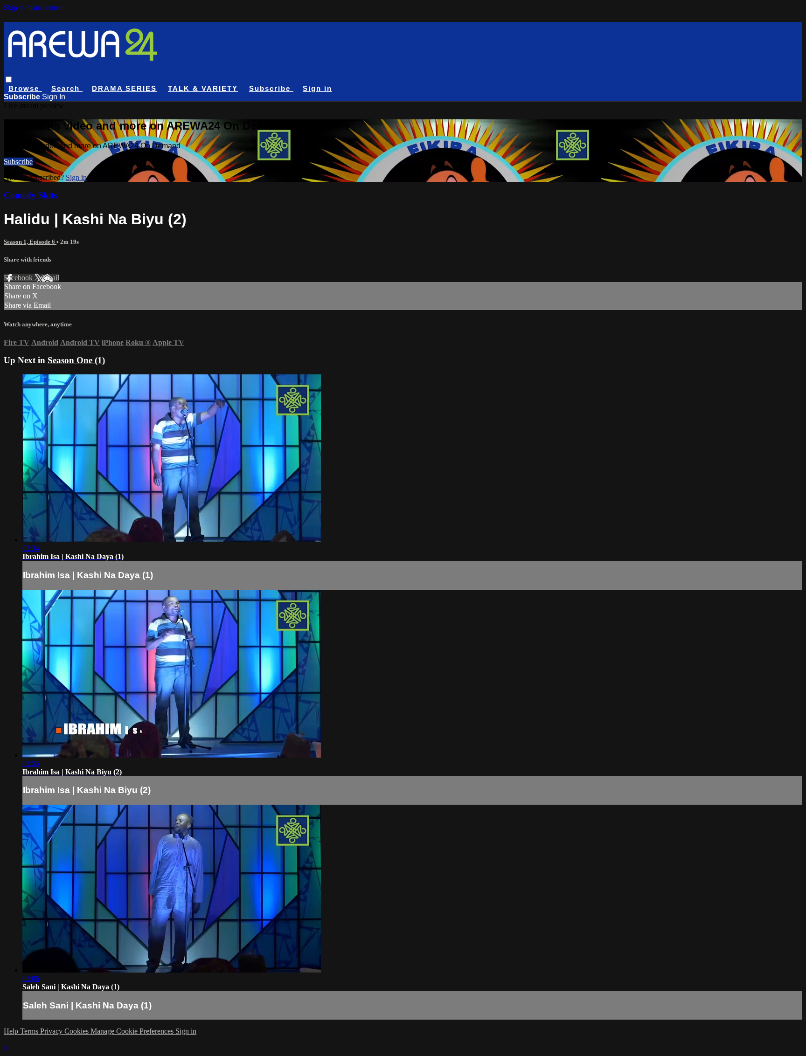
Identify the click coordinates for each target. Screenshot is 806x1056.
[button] (9, 79)
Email (50, 278)
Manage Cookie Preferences (132, 1031)
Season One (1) (76, 360)
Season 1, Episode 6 (30, 241)
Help (12, 1031)
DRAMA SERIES (124, 88)
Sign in (317, 88)
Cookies (77, 1031)
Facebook (19, 278)
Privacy (52, 1031)
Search (67, 88)
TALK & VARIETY (203, 88)
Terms (30, 1031)
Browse (25, 88)
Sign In (53, 97)
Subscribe (18, 162)
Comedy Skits (30, 195)
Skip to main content (34, 8)
